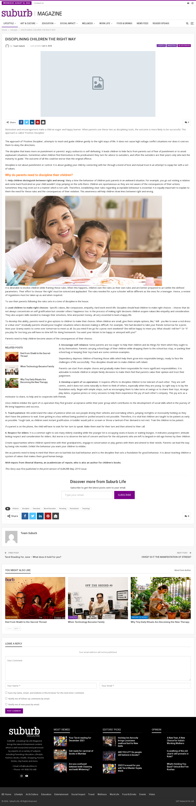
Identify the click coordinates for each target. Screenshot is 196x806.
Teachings (86, 508)
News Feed (142, 23)
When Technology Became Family (37, 366)
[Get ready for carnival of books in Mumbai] (60, 754)
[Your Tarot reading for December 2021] (60, 741)
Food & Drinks (124, 23)
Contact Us (39, 3)
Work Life (104, 23)
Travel (91, 794)
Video (152, 794)
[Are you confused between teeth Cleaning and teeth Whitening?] (60, 767)
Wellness (87, 23)
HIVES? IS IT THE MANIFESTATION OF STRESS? (166, 557)
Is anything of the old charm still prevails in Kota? (177, 754)
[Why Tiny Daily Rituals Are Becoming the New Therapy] (11, 383)
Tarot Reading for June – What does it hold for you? (33, 557)
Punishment (74, 508)
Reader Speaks (161, 23)
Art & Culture (27, 23)
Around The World (139, 617)
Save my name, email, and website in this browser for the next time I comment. (46, 692)
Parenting (171, 45)
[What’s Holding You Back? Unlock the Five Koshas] (158, 767)
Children (15, 508)
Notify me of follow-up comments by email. (29, 698)
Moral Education (50, 508)
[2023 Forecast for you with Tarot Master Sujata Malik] (109, 769)
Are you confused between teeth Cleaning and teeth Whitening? (80, 767)
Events (142, 794)
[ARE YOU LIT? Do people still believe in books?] (109, 756)
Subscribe (124, 495)
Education (47, 23)
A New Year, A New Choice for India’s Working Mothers (176, 741)
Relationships (184, 45)
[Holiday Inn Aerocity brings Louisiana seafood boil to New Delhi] (109, 741)
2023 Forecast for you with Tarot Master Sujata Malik (130, 768)
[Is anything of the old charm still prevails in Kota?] (158, 754)
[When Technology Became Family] (11, 370)
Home (8, 794)
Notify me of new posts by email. (24, 704)
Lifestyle (9, 23)
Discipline (25, 508)
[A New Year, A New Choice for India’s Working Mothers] (158, 741)
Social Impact (67, 23)
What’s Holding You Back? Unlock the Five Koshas (177, 767)
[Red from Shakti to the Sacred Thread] (11, 357)
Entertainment (61, 794)
